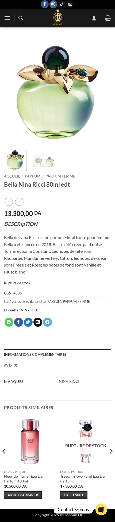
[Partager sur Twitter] (28, 322)
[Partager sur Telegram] (47, 322)
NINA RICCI (30, 310)
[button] (7, 17)
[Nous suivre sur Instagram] (53, 4)
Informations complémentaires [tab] (35, 354)
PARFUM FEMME (60, 176)
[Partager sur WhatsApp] (9, 322)
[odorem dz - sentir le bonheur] (57, 18)
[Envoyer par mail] (37, 322)
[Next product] (9, 202)
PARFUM (32, 176)
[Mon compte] (94, 18)
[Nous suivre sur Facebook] (45, 4)
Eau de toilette (34, 301)
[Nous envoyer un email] (70, 4)
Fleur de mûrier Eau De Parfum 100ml (23, 478)
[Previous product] (19, 202)
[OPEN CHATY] (101, 509)
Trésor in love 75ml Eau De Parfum (82, 478)
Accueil (12, 176)
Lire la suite (74, 495)
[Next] (102, 92)
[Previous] (13, 92)
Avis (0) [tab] (10, 365)
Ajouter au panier (23, 495)
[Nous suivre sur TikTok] (62, 4)
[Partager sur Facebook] (18, 322)
